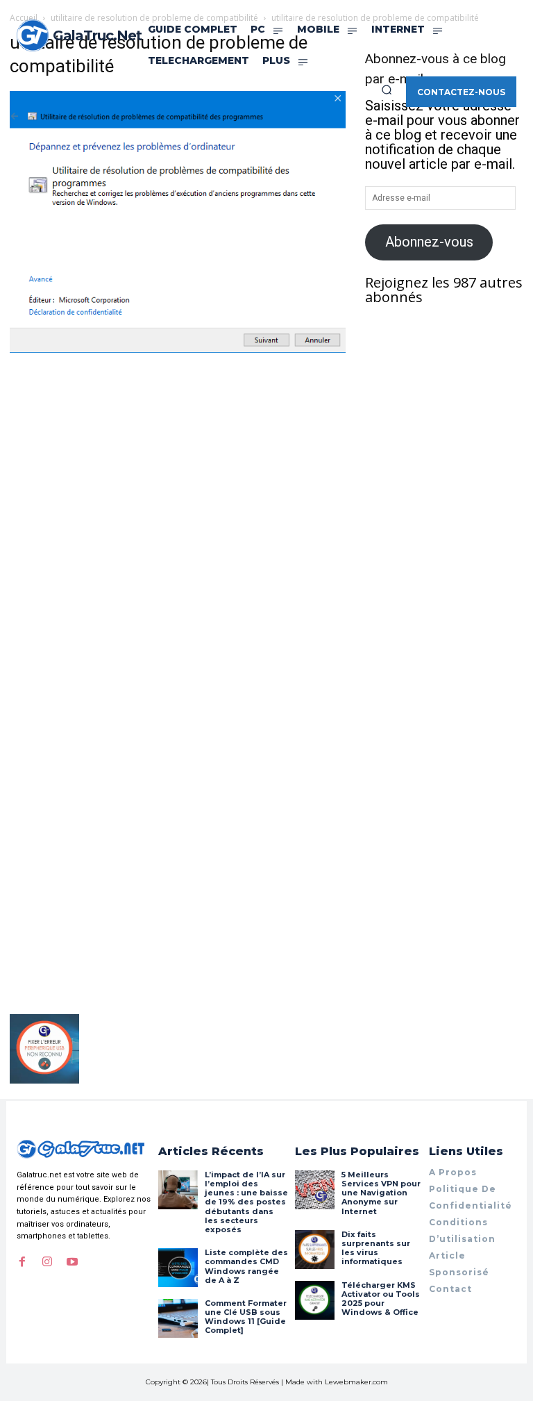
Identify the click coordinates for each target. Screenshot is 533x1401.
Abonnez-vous (429, 241)
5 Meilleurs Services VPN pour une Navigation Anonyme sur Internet (381, 1193)
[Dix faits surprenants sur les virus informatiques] (314, 1249)
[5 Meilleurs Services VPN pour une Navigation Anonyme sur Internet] (314, 1189)
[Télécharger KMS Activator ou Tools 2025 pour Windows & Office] (314, 1300)
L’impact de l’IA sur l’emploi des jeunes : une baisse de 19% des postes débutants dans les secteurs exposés (246, 1202)
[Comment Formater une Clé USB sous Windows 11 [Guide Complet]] (177, 1318)
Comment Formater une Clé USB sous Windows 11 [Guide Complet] (246, 1317)
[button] (386, 89)
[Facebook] (22, 1262)
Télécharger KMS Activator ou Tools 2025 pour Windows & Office (380, 1299)
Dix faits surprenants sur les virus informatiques (375, 1248)
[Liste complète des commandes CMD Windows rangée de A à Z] (177, 1267)
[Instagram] (47, 1262)
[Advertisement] (178, 460)
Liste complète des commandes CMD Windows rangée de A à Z (246, 1266)
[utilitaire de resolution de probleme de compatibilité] (178, 348)
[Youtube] (72, 1262)
